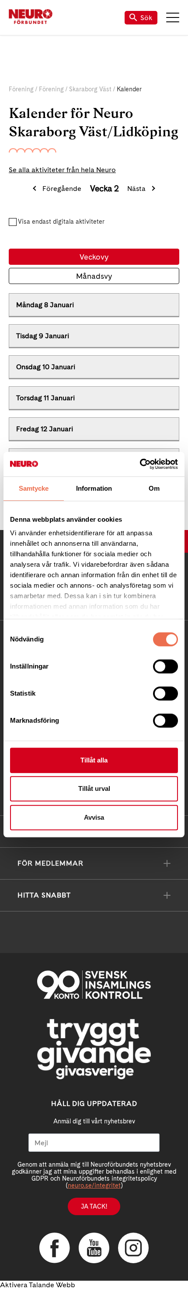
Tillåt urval (94, 788)
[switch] (165, 666)
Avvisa (94, 817)
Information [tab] (94, 488)
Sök (146, 18)
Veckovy (94, 256)
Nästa (136, 188)
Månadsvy (94, 276)
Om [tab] (154, 488)
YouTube (94, 1248)
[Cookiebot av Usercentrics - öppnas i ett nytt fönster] (139, 464)
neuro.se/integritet (94, 1185)
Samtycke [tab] (34, 488)
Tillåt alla (94, 760)
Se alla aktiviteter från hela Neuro (62, 170)
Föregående (61, 188)
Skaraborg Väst (90, 89)
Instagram (133, 1248)
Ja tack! (94, 1206)
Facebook (54, 1248)
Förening (21, 89)
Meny (172, 17)
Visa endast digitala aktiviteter (61, 221)
